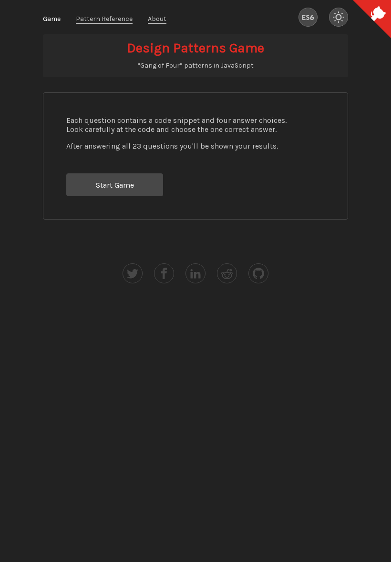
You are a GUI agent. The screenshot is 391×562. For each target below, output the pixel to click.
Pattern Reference (104, 19)
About (157, 19)
